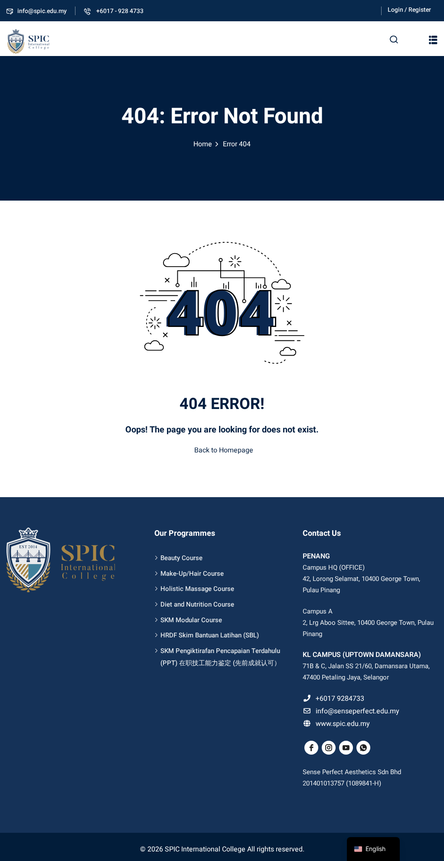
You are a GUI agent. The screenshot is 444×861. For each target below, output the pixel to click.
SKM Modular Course (191, 620)
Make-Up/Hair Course (192, 573)
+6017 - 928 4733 (119, 11)
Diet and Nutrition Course (197, 604)
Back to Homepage (223, 450)
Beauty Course (181, 558)
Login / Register (409, 9)
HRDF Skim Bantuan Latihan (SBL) (209, 635)
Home (202, 144)
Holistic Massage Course (197, 589)
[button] (433, 40)
